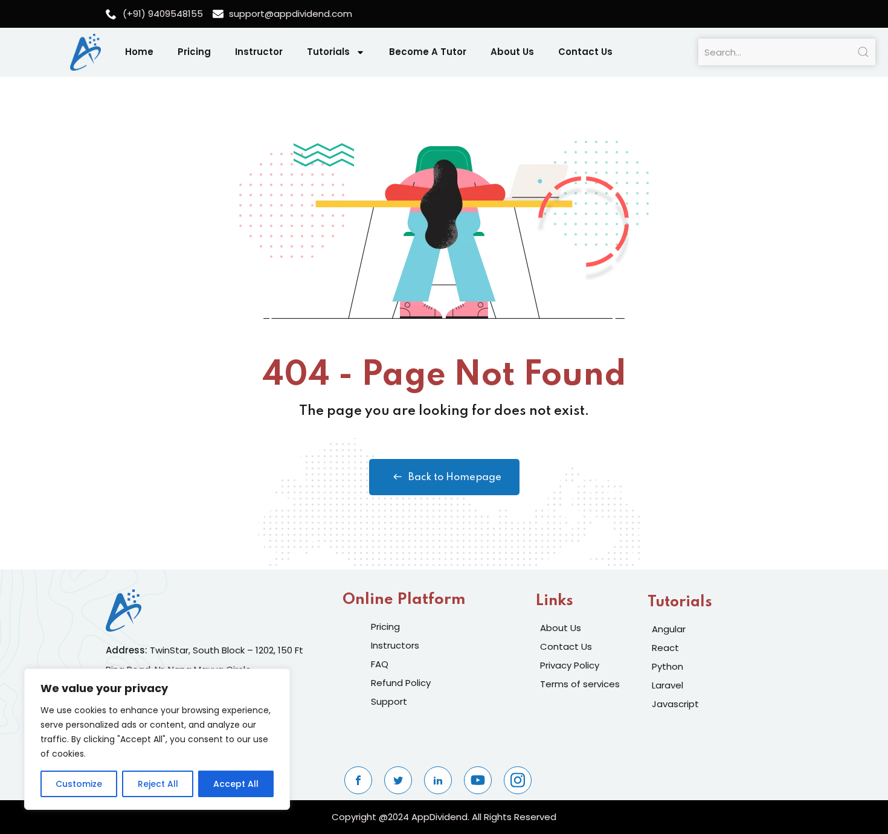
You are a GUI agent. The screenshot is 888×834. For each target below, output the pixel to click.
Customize (79, 784)
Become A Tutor (427, 51)
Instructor (259, 51)
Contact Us (585, 51)
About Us (512, 51)
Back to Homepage (454, 477)
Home (139, 51)
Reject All (158, 784)
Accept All (236, 784)
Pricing (194, 51)
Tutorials (328, 51)
